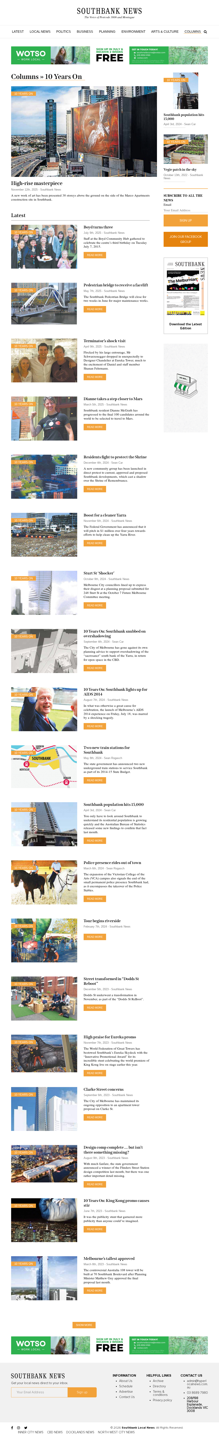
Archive (158, 1381)
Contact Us (127, 1397)
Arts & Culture (165, 31)
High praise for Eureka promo (110, 1037)
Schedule (126, 1386)
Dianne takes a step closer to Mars (113, 398)
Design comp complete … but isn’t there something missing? (113, 1149)
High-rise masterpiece (36, 183)
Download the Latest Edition (185, 326)
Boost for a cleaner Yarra (105, 515)
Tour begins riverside (102, 921)
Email (167, 205)
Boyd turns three (98, 227)
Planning (107, 31)
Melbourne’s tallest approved (109, 1258)
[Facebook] (12, 1428)
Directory (159, 1386)
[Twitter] (25, 1428)
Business (85, 31)
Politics (63, 31)
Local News (40, 31)
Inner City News (30, 1432)
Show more (84, 1325)
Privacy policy (162, 1400)
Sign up (186, 220)
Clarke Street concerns (104, 1089)
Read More (95, 255)
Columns (193, 31)
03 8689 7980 (197, 1392)
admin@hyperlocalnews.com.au (197, 1384)
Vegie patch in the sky (180, 169)
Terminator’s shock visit (105, 341)
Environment (133, 31)
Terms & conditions (160, 1393)
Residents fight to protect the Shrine (115, 457)
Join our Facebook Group (186, 239)
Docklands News (80, 1432)
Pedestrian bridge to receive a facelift (116, 285)
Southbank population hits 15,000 (114, 804)
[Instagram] (18, 1428)
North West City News (116, 1432)
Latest (18, 31)
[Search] (204, 32)
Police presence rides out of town (112, 862)
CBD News (55, 1432)
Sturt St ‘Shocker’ (99, 573)
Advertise (126, 1391)
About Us (125, 1381)
